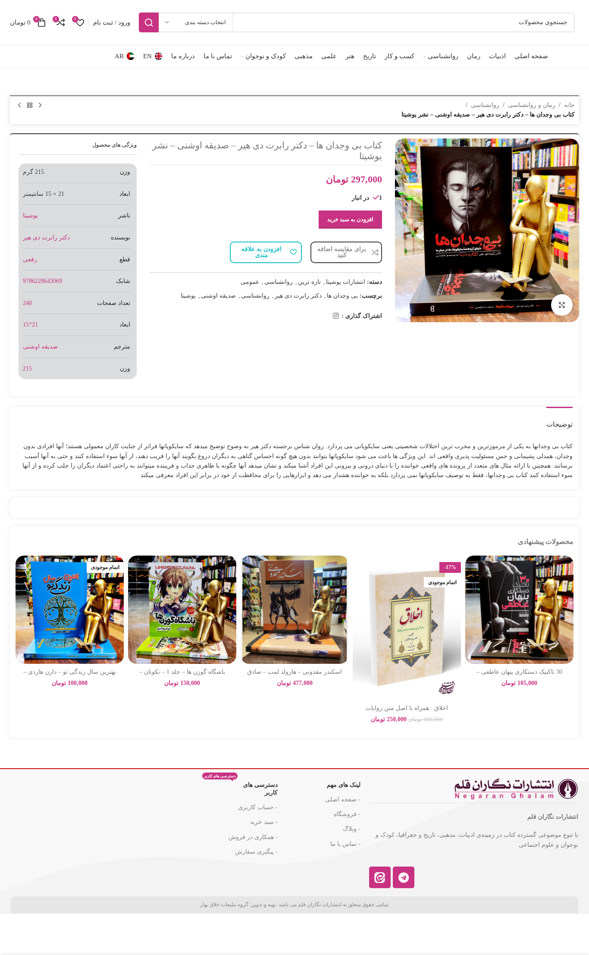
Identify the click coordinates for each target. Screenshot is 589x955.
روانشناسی (485, 105)
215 (27, 368)
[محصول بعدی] (19, 106)
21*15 (30, 324)
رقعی (30, 259)
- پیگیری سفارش (256, 851)
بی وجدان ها (342, 295)
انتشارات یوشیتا (345, 282)
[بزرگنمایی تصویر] (562, 305)
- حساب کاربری (258, 807)
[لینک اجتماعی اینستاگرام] (335, 316)
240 (27, 303)
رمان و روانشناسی (531, 105)
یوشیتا (188, 295)
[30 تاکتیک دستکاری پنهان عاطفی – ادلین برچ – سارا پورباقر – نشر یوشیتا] (519, 610)
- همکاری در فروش (253, 837)
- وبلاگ (351, 829)
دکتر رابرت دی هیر (298, 295)
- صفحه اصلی (342, 799)
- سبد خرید (264, 822)
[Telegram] (403, 877)
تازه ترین (309, 282)
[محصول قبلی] (40, 106)
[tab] (559, 420)
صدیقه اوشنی (218, 295)
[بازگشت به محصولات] (30, 106)
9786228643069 (42, 281)
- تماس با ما (345, 844)
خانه (569, 105)
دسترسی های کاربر (241, 787)
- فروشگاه (347, 814)
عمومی (250, 282)
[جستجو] (149, 22)
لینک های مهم (343, 785)
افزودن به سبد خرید (350, 219)
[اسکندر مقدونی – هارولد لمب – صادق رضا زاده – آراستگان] (295, 610)
